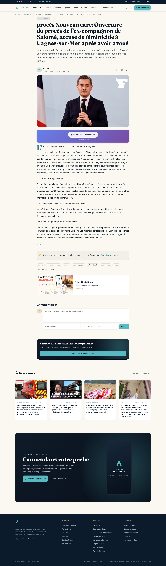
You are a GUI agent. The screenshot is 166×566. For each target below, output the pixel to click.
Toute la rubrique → (142, 374)
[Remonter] (161, 563)
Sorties (58, 8)
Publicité (127, 536)
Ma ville (84, 8)
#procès (41, 269)
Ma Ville (65, 533)
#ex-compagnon (79, 265)
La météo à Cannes (100, 540)
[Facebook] (28, 539)
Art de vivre (66, 544)
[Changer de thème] (131, 7)
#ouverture (105, 265)
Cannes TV (94, 8)
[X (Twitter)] (33, 539)
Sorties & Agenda (68, 540)
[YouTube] (23, 539)
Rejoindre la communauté (83, 353)
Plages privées (98, 544)
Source (40, 244)
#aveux (40, 265)
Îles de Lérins (98, 547)
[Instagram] (17, 539)
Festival (49, 8)
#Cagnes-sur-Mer (53, 265)
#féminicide (93, 265)
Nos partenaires (130, 529)
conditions (145, 561)
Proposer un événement (102, 533)
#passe (116, 265)
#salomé (51, 269)
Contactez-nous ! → (112, 255)
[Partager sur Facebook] (117, 70)
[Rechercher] (125, 7)
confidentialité (132, 561)
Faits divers (29, 14)
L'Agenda (96, 525)
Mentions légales (130, 540)
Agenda (66, 8)
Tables (75, 8)
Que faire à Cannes (100, 529)
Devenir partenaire (131, 533)
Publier (124, 327)
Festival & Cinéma (69, 525)
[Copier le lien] (127, 70)
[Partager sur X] (122, 70)
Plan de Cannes (99, 551)
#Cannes (67, 265)
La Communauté (99, 536)
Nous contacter (129, 525)
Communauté (107, 8)
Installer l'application (37, 479)
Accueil (18, 14)
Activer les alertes (59, 478)
